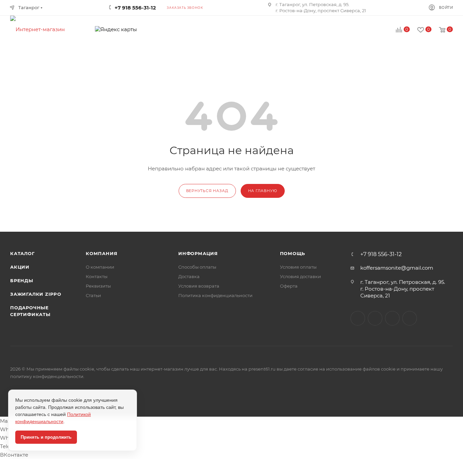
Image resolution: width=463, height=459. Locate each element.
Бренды (21, 280)
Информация (198, 253)
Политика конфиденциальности (215, 295)
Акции (19, 267)
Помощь (292, 253)
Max (375, 318)
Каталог (22, 253)
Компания (101, 253)
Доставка (189, 276)
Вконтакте (357, 318)
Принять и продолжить (46, 437)
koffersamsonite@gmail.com (396, 268)
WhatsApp (409, 318)
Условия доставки (300, 276)
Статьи (93, 295)
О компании (100, 267)
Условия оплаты (298, 267)
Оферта (289, 286)
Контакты (96, 276)
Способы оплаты (197, 267)
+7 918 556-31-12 (381, 254)
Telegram (392, 318)
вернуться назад (207, 190)
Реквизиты (98, 286)
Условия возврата (198, 286)
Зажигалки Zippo (35, 294)
